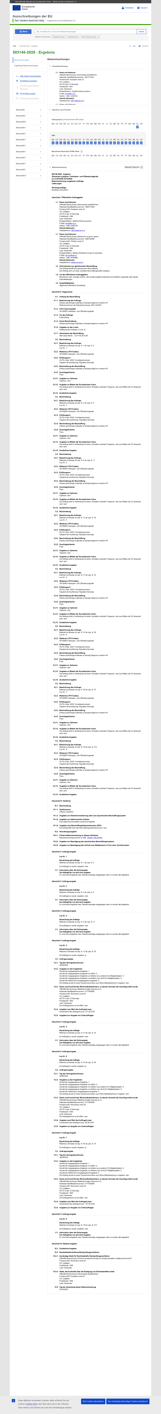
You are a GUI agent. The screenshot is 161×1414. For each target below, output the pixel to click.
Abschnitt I (20, 110)
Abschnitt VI (21, 176)
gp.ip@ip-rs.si (70, 94)
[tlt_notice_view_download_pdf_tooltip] (53, 142)
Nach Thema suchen (89, 37)
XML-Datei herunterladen (30, 76)
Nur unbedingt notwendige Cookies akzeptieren (128, 1401)
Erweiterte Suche (58, 37)
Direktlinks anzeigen (28, 81)
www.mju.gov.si (77, 262)
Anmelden (129, 8)
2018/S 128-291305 (94, 838)
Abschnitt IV (21, 122)
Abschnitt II (20, 116)
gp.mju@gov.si (71, 255)
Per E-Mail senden (27, 94)
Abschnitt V (21, 128)
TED (14, 46)
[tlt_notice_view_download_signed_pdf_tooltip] (137, 126)
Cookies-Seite (31, 1404)
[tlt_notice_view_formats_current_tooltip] (141, 167)
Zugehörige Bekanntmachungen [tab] (26, 66)
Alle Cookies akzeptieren (93, 1401)
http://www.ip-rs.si (77, 101)
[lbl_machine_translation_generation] (81, 152)
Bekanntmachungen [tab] (21, 60)
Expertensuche (73, 37)
